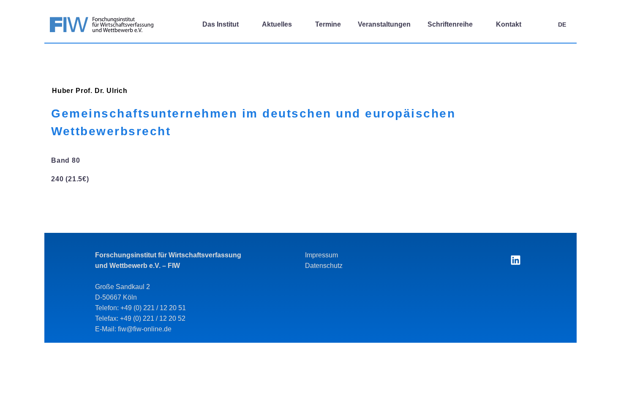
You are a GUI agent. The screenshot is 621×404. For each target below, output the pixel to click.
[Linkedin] (515, 260)
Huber (63, 90)
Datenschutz (324, 265)
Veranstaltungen (384, 24)
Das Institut (220, 24)
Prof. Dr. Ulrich (102, 90)
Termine (328, 24)
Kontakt (508, 24)
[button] (541, 24)
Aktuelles (277, 24)
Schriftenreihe (450, 24)
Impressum (321, 255)
